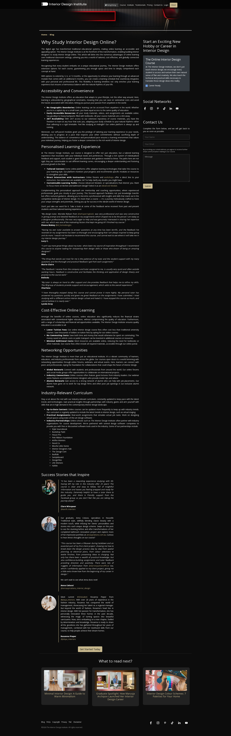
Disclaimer (78, 722)
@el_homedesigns (63, 225)
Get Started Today (90, 649)
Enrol (174, 5)
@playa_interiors (68, 599)
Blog (52, 34)
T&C (70, 722)
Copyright (56, 722)
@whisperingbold (85, 214)
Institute (130, 5)
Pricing (149, 5)
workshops (109, 177)
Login (166, 5)
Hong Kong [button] (111, 5)
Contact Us (158, 5)
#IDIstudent (82, 597)
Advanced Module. (110, 185)
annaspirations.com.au (96, 534)
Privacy (64, 722)
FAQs (49, 722)
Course (123, 5)
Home (44, 34)
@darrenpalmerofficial (99, 565)
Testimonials (140, 5)
